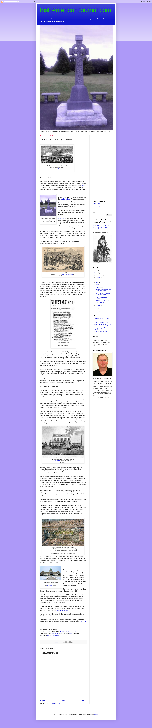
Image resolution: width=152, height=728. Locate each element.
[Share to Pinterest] (72, 642)
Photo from (58, 460)
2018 (96, 308)
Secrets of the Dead (63, 610)
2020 (96, 270)
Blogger (96, 714)
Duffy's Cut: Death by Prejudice (101, 297)
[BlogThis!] (66, 642)
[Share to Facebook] (70, 642)
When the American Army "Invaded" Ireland (103, 293)
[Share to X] (68, 642)
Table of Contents (99, 204)
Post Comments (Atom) (53, 703)
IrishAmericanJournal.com (75, 10)
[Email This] (64, 642)
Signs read (61, 218)
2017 (96, 311)
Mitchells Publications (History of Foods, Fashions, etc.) (102, 325)
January (98, 305)
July (97, 280)
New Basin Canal (65, 199)
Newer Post (43, 700)
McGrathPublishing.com (101, 322)
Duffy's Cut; (55, 633)
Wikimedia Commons (67, 274)
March (98, 284)
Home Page (97, 206)
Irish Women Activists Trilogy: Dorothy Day (104, 301)
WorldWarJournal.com (100, 331)
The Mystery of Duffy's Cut (68, 631)
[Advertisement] (102, 166)
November (99, 275)
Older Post (83, 700)
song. (70, 633)
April (97, 282)
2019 (96, 273)
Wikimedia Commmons (58, 168)
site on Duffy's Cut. (53, 635)
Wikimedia (49, 585)
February (98, 287)
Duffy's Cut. (49, 616)
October (98, 277)
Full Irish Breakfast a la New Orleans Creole (103, 290)
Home (63, 700)
